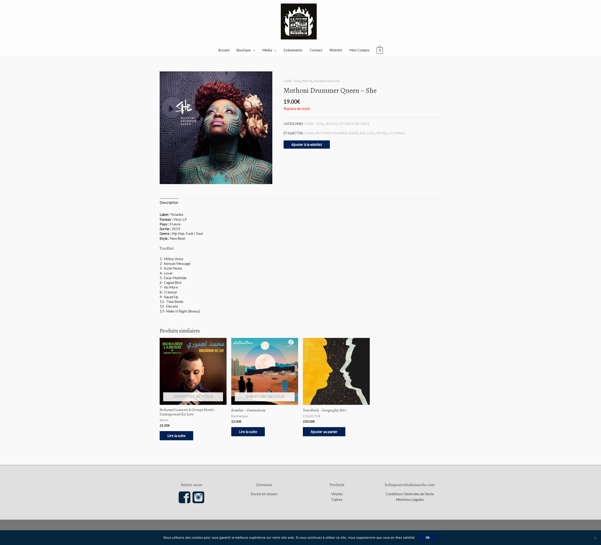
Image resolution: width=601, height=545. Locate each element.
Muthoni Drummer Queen (336, 133)
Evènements (293, 50)
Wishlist (335, 50)
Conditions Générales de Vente (410, 494)
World (307, 81)
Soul (371, 133)
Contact (316, 50)
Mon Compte (359, 50)
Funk (309, 133)
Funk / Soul (292, 81)
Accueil (223, 50)
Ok (428, 537)
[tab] (169, 202)
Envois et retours (264, 494)
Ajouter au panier (324, 431)
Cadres (337, 499)
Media (267, 50)
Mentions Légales (410, 499)
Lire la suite (176, 435)
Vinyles (337, 494)
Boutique (243, 50)
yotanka (397, 133)
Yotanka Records (326, 81)
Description (169, 202)
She (363, 133)
